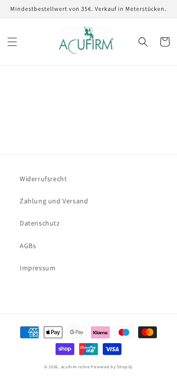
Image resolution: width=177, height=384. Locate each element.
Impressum (38, 267)
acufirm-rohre (75, 366)
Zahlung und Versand (54, 200)
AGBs (28, 245)
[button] (12, 42)
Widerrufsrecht (43, 178)
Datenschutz (40, 223)
